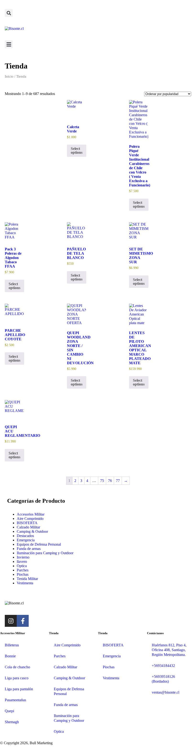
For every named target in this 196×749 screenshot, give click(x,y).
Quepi (9, 711)
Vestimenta (25, 583)
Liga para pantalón (19, 689)
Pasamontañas (15, 700)
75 (102, 481)
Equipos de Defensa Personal (39, 544)
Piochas (22, 574)
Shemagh (12, 722)
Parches (22, 570)
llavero (22, 561)
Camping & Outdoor (32, 531)
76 (110, 481)
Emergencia (26, 540)
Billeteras (12, 645)
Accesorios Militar (30, 514)
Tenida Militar (27, 579)
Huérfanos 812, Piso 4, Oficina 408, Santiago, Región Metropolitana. (169, 650)
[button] (9, 13)
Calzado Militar (28, 527)
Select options (139, 204)
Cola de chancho (17, 667)
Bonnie (10, 656)
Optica (22, 566)
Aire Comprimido (30, 519)
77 (118, 481)
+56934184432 (163, 666)
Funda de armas (29, 549)
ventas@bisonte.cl (165, 692)
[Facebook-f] (23, 621)
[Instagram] (11, 621)
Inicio (9, 76)
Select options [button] (76, 150)
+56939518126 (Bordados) (163, 679)
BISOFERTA (27, 523)
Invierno (23, 557)
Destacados (25, 536)
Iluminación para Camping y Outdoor (45, 553)
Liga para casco (16, 678)
